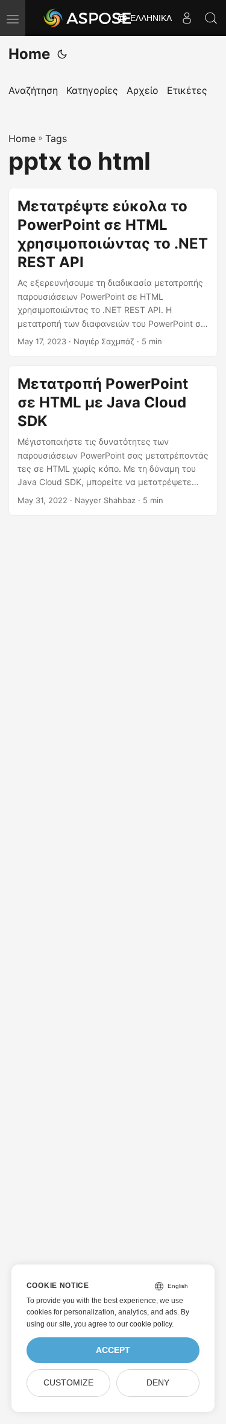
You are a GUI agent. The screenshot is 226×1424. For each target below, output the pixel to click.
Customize (68, 1382)
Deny (157, 1382)
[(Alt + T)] (62, 54)
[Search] (211, 18)
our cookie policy (144, 1324)
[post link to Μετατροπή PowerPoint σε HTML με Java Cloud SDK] (113, 440)
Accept (113, 1350)
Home (29, 54)
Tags (56, 138)
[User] (187, 18)
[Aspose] (88, 18)
